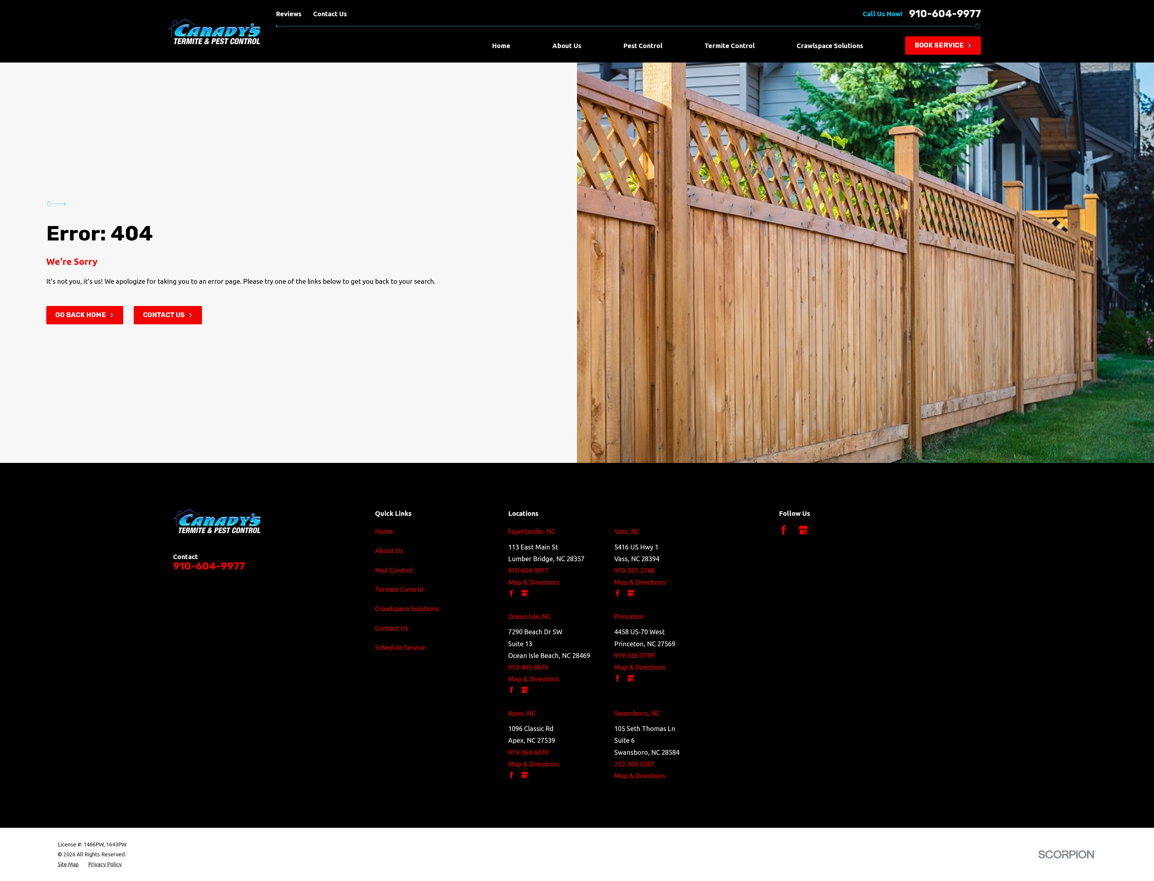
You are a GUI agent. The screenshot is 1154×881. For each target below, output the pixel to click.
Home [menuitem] (501, 45)
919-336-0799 (634, 655)
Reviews (288, 13)
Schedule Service (400, 647)
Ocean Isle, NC (529, 616)
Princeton (629, 616)
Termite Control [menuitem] (729, 45)
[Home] (206, 31)
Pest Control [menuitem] (642, 45)
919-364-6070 (528, 752)
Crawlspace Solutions (407, 608)
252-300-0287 (634, 764)
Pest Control (394, 570)
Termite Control (399, 589)
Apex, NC (522, 713)
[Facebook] (783, 530)
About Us (389, 550)
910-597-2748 (634, 570)
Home (384, 531)
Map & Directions (534, 582)
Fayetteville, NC (531, 531)
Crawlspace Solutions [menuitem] (830, 45)
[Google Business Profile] (803, 530)
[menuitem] (68, 864)
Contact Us (330, 13)
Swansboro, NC (637, 713)
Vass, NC (627, 531)
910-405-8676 (528, 667)
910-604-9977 (945, 14)
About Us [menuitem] (566, 45)
